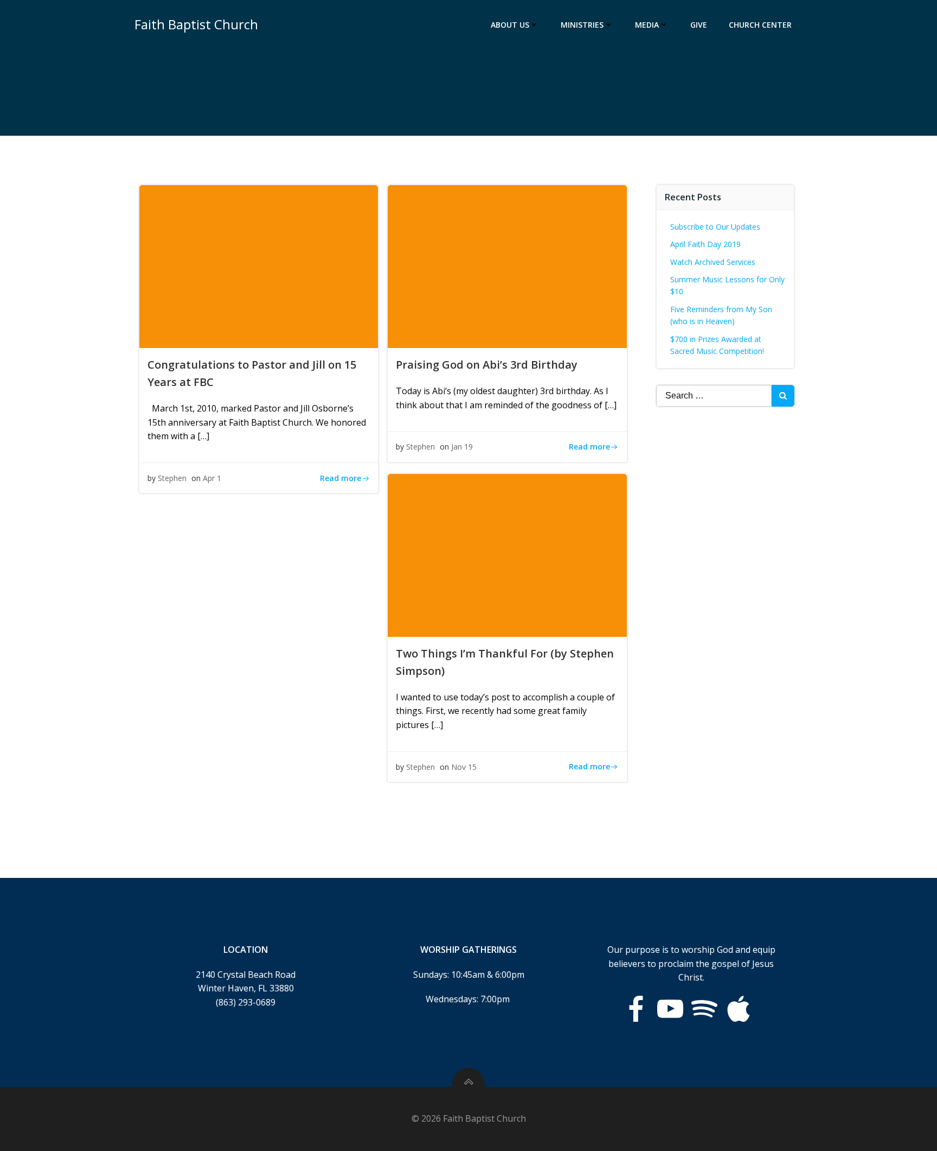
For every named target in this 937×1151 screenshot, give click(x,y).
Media (647, 25)
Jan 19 (462, 446)
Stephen (172, 478)
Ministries (582, 25)
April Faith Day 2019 (705, 244)
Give (698, 25)
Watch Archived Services (712, 262)
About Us (510, 25)
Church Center (760, 25)
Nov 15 (464, 767)
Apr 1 (212, 478)
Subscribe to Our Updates (715, 227)
